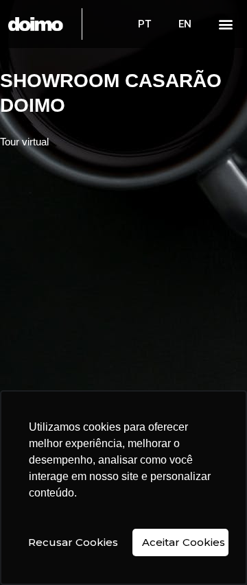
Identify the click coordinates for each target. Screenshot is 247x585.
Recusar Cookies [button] (73, 542)
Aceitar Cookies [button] (183, 542)
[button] (226, 24)
